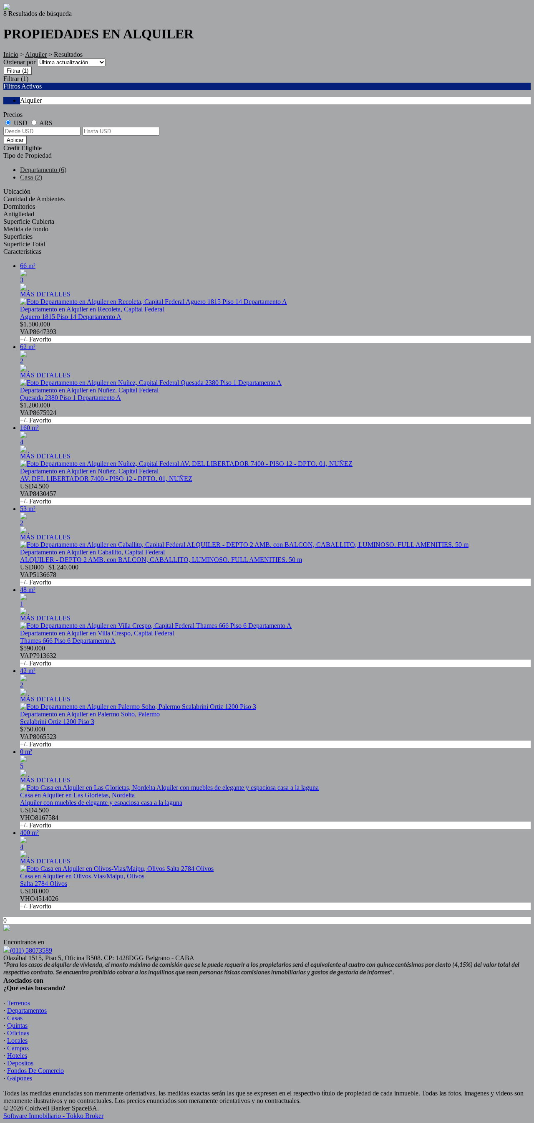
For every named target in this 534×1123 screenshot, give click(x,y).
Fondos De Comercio (35, 1070)
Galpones (19, 1078)
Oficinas (18, 1033)
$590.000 (38, 656)
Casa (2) (31, 177)
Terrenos (18, 1003)
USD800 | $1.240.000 (49, 575)
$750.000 (38, 737)
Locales (17, 1040)
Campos (18, 1048)
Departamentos (27, 1010)
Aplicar (15, 140)
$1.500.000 (38, 332)
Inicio (10, 54)
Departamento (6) (43, 169)
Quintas (17, 1025)
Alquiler (36, 54)
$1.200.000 (38, 413)
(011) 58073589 (31, 950)
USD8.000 (39, 899)
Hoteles (17, 1055)
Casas (15, 1018)
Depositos (20, 1063)
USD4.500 (38, 494)
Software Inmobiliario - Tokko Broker (53, 1115)
